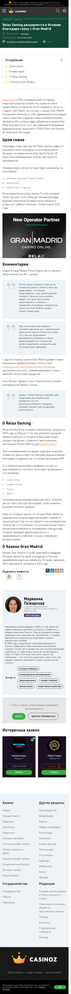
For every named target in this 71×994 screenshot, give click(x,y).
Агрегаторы (45, 832)
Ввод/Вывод (46, 816)
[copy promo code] (59, 766)
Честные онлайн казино (15, 843)
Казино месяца (47, 843)
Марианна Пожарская (34, 600)
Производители (48, 810)
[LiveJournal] (48, 571)
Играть (19, 772)
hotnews (25, 34)
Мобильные (45, 866)
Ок (60, 987)
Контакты (44, 922)
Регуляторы (46, 855)
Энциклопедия (10, 875)
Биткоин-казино (11, 869)
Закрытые (8, 821)
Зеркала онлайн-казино (16, 858)
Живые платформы (49, 827)
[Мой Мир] (52, 571)
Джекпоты (8, 827)
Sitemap (43, 937)
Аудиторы (44, 860)
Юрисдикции (46, 849)
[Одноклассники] (57, 571)
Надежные (8, 832)
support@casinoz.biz (55, 4)
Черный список (11, 816)
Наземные (45, 838)
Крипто (43, 821)
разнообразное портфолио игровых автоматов (28, 366)
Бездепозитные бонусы (15, 864)
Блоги (42, 871)
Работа (6, 896)
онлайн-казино (48, 444)
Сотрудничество (11, 891)
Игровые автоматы (13, 838)
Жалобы (43, 877)
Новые (6, 810)
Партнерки (8, 902)
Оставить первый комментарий (22, 42)
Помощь (43, 917)
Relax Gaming (10, 99)
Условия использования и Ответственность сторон (52, 895)
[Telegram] (62, 571)
